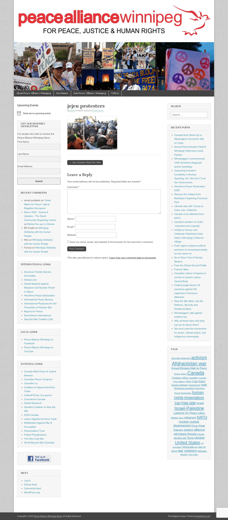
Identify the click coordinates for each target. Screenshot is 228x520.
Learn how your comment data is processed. (132, 257)
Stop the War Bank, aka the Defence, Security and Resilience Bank (188, 305)
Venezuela (188, 447)
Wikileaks (202, 451)
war (196, 447)
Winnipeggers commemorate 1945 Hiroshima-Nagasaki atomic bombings (189, 162)
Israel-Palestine (189, 408)
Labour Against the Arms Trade (40, 419)
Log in (27, 480)
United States (187, 442)
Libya (201, 413)
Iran (178, 403)
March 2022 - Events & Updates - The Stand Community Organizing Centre (40, 216)
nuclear (184, 421)
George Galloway (179, 385)
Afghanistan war (189, 363)
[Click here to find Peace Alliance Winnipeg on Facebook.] (39, 458)
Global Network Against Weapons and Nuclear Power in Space (39, 287)
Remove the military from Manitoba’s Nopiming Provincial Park (190, 198)
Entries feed (30, 484)
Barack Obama (180, 374)
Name (71, 219)
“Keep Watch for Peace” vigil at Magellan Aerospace (37, 204)
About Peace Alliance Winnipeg (33, 93)
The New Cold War (34, 438)
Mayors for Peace (33, 311)
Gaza (201, 381)
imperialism (194, 397)
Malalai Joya (177, 418)
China (188, 381)
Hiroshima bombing (184, 388)
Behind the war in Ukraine (41, 224)
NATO (202, 417)
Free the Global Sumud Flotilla (190, 265)
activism (199, 357)
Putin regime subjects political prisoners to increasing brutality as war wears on (190, 249)
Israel (200, 403)
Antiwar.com (30, 279)
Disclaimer (62, 93)
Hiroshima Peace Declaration (39, 295)
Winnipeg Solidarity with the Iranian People (37, 232)
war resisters (187, 451)
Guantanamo (194, 385)
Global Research (33, 403)
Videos (115, 93)
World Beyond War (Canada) (39, 442)
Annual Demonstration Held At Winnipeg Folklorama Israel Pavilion (190, 150)
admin (72, 110)
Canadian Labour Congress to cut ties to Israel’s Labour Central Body (190, 277)
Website (71, 235)
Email (71, 227)
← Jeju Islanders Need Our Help (85, 162)
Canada (195, 373)
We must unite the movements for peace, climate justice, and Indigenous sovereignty (190, 332)
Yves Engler (193, 455)
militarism (190, 417)
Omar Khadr (198, 425)
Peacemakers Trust (34, 430)
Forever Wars (181, 269)
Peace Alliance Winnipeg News (48, 516)
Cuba (195, 381)
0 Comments (97, 110)
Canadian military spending (185, 378)
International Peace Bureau (38, 299)
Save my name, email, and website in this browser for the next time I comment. (111, 242)
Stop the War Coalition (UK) (38, 319)
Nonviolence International (37, 315)
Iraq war (188, 403)
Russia (191, 434)
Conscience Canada (34, 399)
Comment (73, 187)
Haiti (204, 384)
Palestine (178, 429)
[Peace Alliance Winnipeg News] (114, 18)
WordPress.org (32, 492)
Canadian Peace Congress (38, 379)
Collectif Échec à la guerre (38, 395)
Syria (190, 438)
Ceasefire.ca (30, 383)
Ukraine (199, 438)
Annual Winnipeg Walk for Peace (189, 368)
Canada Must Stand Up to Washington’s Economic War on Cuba (189, 139)
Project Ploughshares (35, 434)
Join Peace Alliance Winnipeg (90, 93)
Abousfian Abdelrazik (181, 358)
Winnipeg (184, 455)
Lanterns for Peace (185, 413)
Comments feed (32, 488)
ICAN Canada (31, 415)
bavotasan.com (203, 516)
